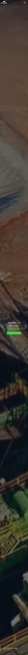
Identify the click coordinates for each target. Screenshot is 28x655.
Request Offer (14, 331)
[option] (14, 327)
